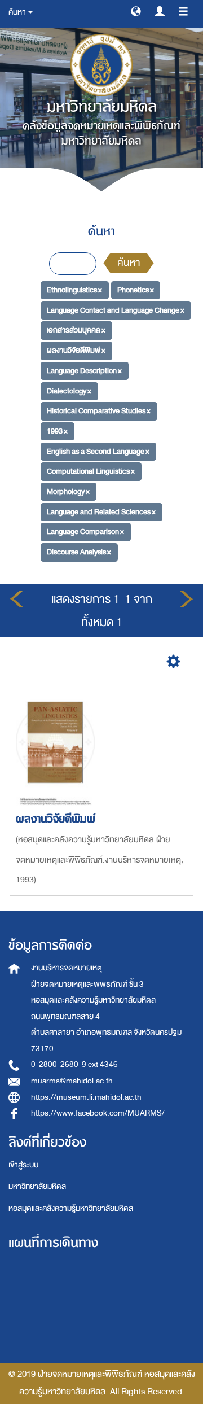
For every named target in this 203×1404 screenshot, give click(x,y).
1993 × (57, 431)
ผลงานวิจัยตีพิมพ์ (55, 819)
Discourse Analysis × (79, 551)
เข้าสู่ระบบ (23, 1165)
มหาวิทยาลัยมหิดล (37, 1186)
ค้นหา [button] (17, 12)
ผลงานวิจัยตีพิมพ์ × (76, 350)
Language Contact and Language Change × (115, 310)
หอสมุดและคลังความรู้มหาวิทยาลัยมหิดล (70, 1208)
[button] (136, 10)
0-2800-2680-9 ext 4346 (74, 1064)
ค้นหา (128, 263)
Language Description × (84, 370)
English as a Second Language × (98, 450)
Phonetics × (135, 289)
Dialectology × (69, 390)
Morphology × (68, 491)
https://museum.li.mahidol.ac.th (86, 1097)
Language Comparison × (85, 531)
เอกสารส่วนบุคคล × (76, 329)
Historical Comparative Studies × (99, 410)
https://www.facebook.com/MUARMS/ (98, 1113)
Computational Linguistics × (91, 471)
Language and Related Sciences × (101, 511)
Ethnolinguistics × (74, 289)
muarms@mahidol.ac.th (72, 1081)
